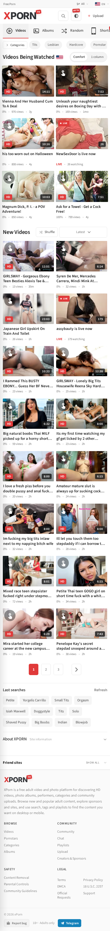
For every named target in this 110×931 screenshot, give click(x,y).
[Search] (63, 16)
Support (89, 893)
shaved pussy (16, 722)
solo (75, 711)
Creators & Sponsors (71, 858)
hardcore (76, 44)
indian (62, 722)
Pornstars (11, 838)
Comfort (79, 57)
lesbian (53, 44)
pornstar (99, 44)
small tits (61, 700)
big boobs (42, 722)
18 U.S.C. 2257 (93, 886)
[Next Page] (76, 669)
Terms (61, 880)
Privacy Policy (93, 880)
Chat (60, 838)
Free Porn (9, 4)
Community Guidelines (20, 891)
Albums (9, 851)
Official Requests (64, 895)
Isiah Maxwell (15, 711)
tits (34, 44)
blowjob (82, 722)
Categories (17, 45)
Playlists (63, 845)
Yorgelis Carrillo (34, 700)
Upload (62, 851)
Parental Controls (16, 884)
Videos (9, 831)
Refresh (100, 690)
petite (10, 700)
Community (65, 831)
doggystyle (42, 711)
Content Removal (16, 877)
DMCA (61, 886)
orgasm (83, 700)
